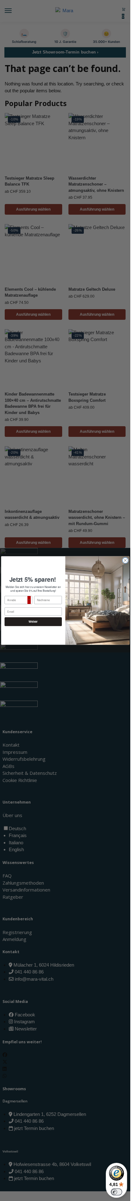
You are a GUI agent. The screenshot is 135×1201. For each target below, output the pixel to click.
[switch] (116, 1191)
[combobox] (17, 600)
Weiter (33, 622)
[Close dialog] (125, 560)
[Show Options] (28, 600)
